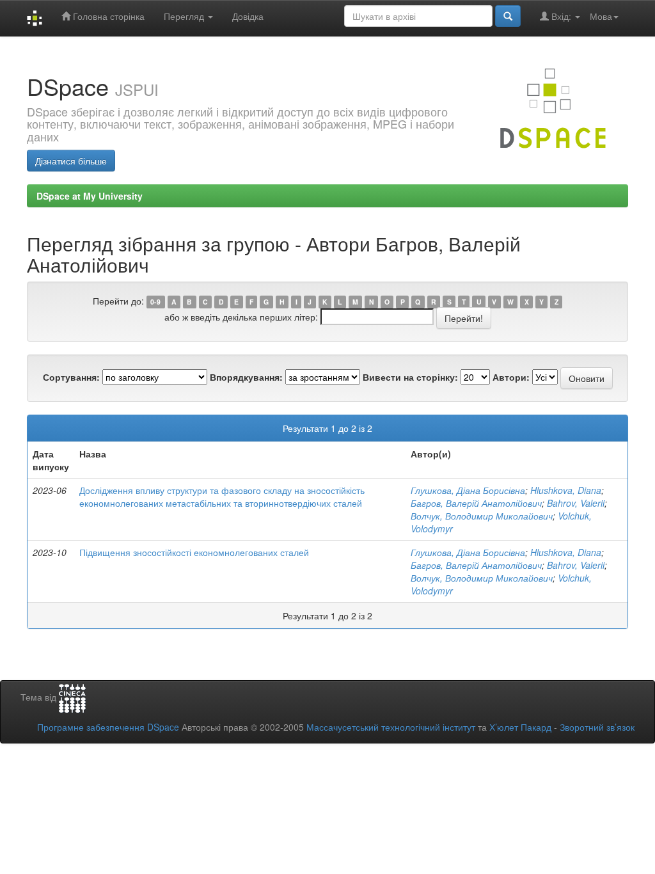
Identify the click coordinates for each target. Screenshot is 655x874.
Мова (601, 16)
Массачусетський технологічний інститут (390, 726)
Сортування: (71, 376)
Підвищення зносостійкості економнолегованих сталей (194, 552)
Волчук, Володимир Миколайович (482, 515)
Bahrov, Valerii (575, 503)
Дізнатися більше (71, 160)
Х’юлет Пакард (520, 726)
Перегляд (185, 16)
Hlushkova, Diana (565, 490)
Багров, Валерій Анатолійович (476, 503)
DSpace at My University (89, 195)
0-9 (155, 301)
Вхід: (561, 16)
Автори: (511, 376)
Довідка (248, 16)
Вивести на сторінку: (410, 376)
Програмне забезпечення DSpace (108, 726)
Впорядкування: (246, 376)
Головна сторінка (107, 16)
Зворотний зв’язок (597, 726)
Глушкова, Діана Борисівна (468, 490)
